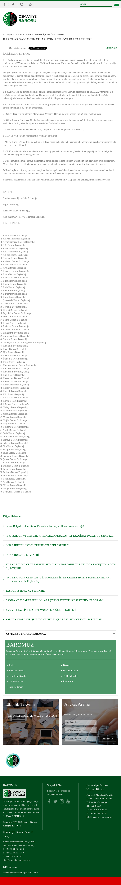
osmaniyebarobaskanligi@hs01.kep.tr (20, 872)
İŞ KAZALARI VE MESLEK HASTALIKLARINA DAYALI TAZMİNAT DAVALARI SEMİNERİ (59, 535)
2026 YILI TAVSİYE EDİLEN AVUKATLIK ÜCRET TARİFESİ (41, 609)
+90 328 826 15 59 (15, 853)
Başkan (66, 665)
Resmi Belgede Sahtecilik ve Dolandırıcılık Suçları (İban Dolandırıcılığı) (45, 526)
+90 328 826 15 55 (98, 809)
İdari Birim (68, 681)
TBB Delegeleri (70, 676)
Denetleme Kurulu (17, 676)
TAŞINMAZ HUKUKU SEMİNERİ (25, 590)
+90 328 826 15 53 (15, 849)
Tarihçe (12, 665)
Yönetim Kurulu (16, 670)
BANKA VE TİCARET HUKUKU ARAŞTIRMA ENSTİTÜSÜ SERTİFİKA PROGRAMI (54, 600)
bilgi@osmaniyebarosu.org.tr (99, 817)
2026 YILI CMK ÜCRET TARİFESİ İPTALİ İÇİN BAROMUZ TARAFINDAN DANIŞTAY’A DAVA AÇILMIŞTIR (61, 566)
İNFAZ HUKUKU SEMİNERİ (22, 554)
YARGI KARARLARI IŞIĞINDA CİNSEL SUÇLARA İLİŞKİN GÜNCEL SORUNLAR (54, 619)
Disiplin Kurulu (70, 670)
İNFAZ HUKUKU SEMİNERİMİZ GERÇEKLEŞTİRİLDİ (37, 545)
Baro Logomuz (16, 687)
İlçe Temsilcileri (16, 681)
